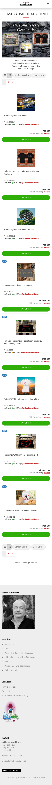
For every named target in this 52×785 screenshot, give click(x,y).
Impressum (9, 644)
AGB (6, 661)
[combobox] (22, 75)
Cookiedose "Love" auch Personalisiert (20, 510)
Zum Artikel (26, 139)
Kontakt (8, 649)
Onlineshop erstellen (16, 777)
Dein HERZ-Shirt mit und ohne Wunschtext (22, 399)
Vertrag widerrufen (11, 770)
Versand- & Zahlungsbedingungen (19, 653)
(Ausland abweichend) (30, 124)
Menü (4, 4)
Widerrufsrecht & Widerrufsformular (20, 657)
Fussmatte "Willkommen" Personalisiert (21, 455)
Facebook (6, 691)
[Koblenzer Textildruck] (26, 4)
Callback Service (12, 670)
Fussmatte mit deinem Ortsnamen (18, 285)
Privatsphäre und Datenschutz (17, 666)
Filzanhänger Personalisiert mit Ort (19, 230)
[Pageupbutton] (45, 781)
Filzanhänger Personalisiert (15, 116)
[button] (4, 75)
